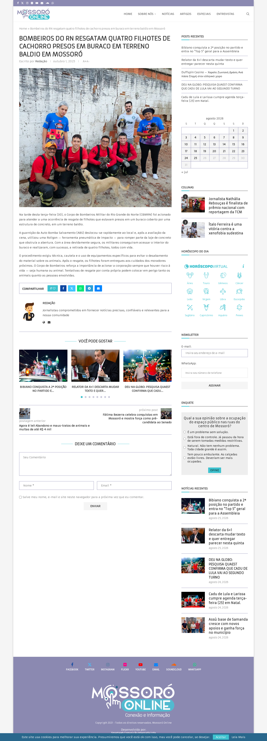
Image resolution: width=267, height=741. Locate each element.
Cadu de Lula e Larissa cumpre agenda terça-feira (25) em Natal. (228, 598)
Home (128, 14)
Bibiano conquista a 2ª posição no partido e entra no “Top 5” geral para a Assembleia (212, 49)
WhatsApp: (188, 363)
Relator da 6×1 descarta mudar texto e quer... (95, 389)
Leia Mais (238, 737)
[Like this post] (54, 288)
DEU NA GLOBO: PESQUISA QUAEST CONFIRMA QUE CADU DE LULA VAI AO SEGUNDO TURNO (211, 86)
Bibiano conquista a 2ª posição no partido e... (43, 389)
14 (224, 144)
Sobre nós (145, 14)
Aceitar (221, 737)
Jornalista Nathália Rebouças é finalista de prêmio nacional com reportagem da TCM (228, 205)
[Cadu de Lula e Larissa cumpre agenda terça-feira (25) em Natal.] (193, 599)
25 (195, 158)
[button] (24, 373)
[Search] (248, 14)
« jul (184, 172)
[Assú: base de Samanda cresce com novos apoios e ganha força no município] (193, 625)
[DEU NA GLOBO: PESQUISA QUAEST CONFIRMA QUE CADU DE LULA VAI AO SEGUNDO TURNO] (147, 366)
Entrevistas (225, 14)
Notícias (168, 14)
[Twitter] (22, 3)
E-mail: (186, 346)
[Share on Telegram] (89, 288)
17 (186, 151)
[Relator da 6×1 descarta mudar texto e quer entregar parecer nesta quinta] (95, 366)
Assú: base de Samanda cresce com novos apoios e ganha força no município (228, 625)
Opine (214, 470)
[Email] (42, 3)
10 (186, 144)
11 (195, 144)
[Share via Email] (98, 288)
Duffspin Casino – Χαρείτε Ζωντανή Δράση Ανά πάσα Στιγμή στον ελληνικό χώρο (212, 74)
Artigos (185, 14)
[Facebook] (18, 3)
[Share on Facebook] (63, 288)
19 (204, 151)
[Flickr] (32, 3)
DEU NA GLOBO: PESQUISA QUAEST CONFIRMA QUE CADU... (147, 389)
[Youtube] (37, 3)
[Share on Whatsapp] (80, 288)
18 (195, 151)
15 (233, 144)
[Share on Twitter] (71, 288)
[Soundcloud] (47, 3)
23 (242, 151)
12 (204, 144)
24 (186, 158)
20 (214, 151)
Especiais (204, 14)
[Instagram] (27, 3)
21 (224, 151)
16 (242, 144)
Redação (41, 61)
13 (214, 144)
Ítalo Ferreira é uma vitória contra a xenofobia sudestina (226, 228)
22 (233, 151)
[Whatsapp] (53, 3)
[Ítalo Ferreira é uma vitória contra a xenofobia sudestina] (193, 230)
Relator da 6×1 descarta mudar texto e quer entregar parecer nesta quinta (212, 62)
